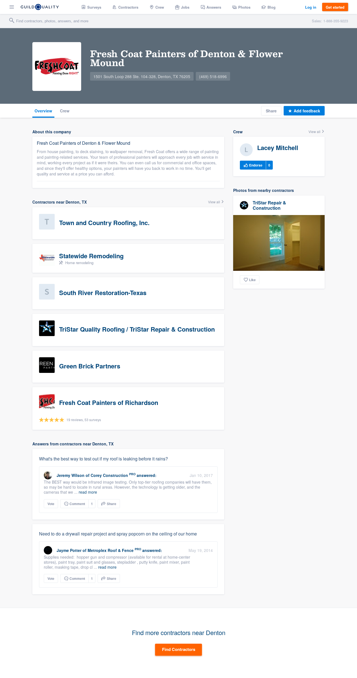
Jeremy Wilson (71, 475)
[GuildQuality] (40, 7)
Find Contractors (178, 649)
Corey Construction (109, 475)
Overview (43, 111)
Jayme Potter (69, 550)
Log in (310, 7)
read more (88, 492)
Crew (64, 111)
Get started (335, 7)
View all (214, 201)
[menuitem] (91, 7)
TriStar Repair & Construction (269, 205)
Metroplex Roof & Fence (111, 550)
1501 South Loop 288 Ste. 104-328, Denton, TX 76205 (141, 76)
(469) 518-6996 (213, 76)
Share (271, 111)
